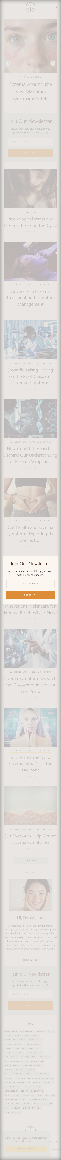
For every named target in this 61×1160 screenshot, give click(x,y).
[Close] (56, 558)
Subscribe (30, 595)
